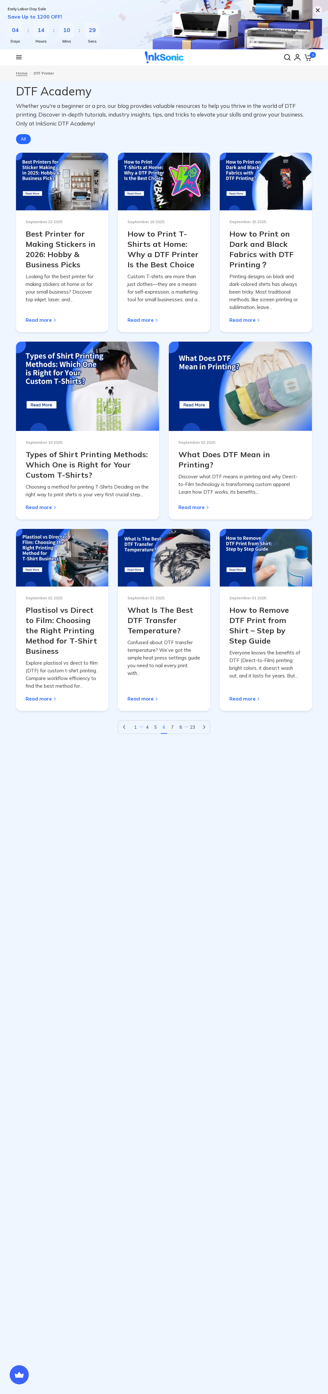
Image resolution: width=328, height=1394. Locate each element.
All (23, 139)
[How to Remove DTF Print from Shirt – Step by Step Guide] (266, 558)
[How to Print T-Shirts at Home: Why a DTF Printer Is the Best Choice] (164, 181)
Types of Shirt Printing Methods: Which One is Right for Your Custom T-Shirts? (87, 465)
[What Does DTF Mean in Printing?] (240, 386)
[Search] (287, 57)
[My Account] (297, 57)
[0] (308, 57)
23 (192, 727)
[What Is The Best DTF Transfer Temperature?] (164, 558)
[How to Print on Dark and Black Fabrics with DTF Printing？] (266, 181)
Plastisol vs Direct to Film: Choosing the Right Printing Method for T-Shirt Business (61, 630)
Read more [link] (39, 320)
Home (22, 73)
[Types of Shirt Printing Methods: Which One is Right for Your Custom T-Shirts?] (87, 386)
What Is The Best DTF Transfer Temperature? (160, 620)
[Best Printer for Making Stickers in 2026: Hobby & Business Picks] (62, 181)
